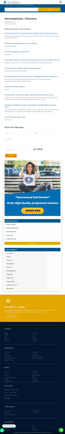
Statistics (9, 267)
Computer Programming (10, 377)
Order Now (32, 243)
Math (6, 336)
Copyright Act (35, 412)
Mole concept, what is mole (15, 117)
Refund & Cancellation (10, 414)
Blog (33, 428)
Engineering (9, 278)
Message (8, 139)
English (34, 336)
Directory (7, 428)
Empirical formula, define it (15, 87)
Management (10, 263)
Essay (6, 373)
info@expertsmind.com (29, 5)
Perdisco (7, 371)
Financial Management (37, 358)
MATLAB (34, 377)
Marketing (9, 274)
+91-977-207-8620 (9, 5)
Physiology (7, 340)
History (6, 338)
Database (7, 379)
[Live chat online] (61, 430)
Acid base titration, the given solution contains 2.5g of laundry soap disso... (32, 33)
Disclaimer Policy (36, 410)
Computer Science (11, 285)
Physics (6, 332)
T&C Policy (7, 412)
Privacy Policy (8, 410)
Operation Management (10, 358)
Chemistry (34, 332)
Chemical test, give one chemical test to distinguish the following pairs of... (32, 76)
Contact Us (7, 430)
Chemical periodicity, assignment (17, 52)
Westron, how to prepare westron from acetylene (23, 68)
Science (34, 334)
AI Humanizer (35, 430)
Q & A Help (35, 381)
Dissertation (35, 371)
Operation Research (9, 360)
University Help (8, 381)
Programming (10, 281)
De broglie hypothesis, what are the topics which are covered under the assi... (33, 60)
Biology (6, 334)
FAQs (33, 426)
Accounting (9, 253)
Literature (7, 375)
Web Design (9, 288)
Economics (9, 260)
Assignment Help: (9, 22)
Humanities (35, 338)
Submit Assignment (11, 316)
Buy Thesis (35, 373)
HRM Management (36, 356)
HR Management (11, 271)
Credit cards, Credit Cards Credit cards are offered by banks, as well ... (30, 95)
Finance (8, 256)
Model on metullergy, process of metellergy (21, 43)
